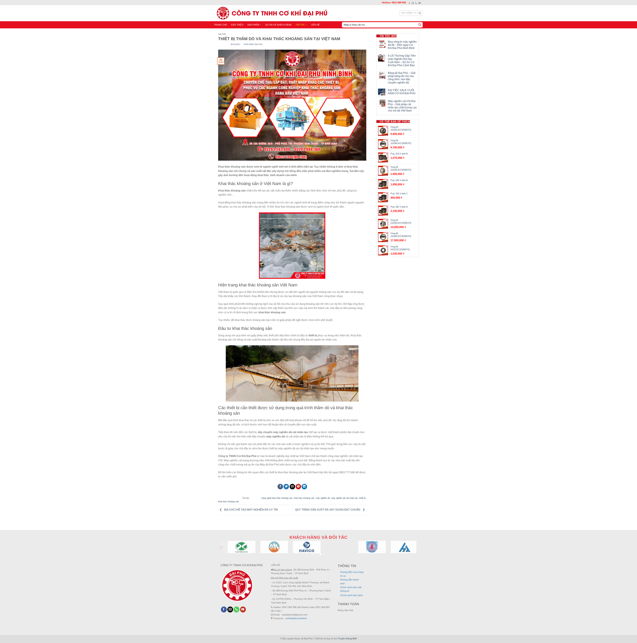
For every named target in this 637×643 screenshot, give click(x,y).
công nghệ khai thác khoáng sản (276, 498)
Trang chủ (220, 25)
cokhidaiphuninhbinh (296, 618)
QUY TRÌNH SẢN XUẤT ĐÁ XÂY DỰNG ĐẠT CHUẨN (328, 509)
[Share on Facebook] (280, 486)
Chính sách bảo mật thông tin (350, 589)
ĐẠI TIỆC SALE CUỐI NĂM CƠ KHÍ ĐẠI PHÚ (402, 92)
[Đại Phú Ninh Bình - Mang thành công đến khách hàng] (271, 13)
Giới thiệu (237, 25)
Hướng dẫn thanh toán (349, 581)
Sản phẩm (253, 25)
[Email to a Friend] (292, 486)
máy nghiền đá (323, 498)
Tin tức (300, 25)
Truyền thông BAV (347, 638)
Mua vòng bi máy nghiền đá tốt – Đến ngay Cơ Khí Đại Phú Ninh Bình (402, 44)
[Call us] (416, 3)
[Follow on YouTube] (420, 3)
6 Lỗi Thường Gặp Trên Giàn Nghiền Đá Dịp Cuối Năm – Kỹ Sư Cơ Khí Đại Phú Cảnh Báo (402, 60)
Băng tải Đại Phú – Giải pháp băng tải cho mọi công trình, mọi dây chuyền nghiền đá (402, 78)
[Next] (408, 551)
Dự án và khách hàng (278, 25)
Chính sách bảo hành (351, 595)
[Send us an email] (413, 3)
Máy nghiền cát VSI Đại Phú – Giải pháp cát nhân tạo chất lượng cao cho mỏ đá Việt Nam (402, 106)
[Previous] (229, 551)
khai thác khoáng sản (304, 498)
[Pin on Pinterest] (298, 486)
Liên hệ (315, 25)
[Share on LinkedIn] (304, 486)
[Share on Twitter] (286, 486)
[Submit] (420, 25)
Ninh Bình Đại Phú (253, 44)
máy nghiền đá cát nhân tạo (344, 498)
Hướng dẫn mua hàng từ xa (351, 574)
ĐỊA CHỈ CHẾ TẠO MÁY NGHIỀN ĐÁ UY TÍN (250, 509)
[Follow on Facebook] (409, 3)
